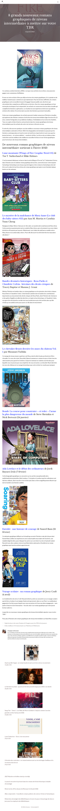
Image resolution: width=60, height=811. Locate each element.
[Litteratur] (2, 2)
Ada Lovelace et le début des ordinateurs (23, 468)
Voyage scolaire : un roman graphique (22, 591)
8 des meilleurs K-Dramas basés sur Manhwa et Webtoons (22, 626)
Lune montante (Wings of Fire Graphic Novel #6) (27, 153)
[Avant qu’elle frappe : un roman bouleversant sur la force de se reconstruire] (30, 659)
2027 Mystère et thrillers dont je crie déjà (17, 776)
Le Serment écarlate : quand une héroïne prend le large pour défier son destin (28, 686)
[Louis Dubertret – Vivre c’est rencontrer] (30, 733)
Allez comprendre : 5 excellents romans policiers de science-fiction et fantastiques (29, 794)
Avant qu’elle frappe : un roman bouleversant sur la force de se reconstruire (27, 663)
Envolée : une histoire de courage (19, 529)
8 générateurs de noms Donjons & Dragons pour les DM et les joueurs (26, 623)
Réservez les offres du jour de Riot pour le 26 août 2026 (21, 789)
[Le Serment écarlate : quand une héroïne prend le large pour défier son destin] (30, 683)
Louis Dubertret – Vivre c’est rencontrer (17, 736)
